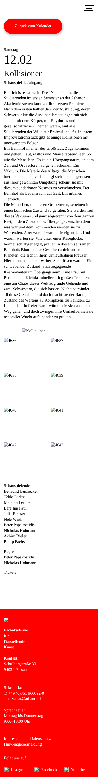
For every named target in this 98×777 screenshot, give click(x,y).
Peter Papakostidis (19, 525)
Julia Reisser (14, 514)
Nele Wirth (13, 519)
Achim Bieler (15, 536)
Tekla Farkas (14, 497)
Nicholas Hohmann (20, 530)
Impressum (13, 738)
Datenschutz (40, 738)
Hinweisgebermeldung (23, 744)
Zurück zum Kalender (33, 26)
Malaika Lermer (17, 502)
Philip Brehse (15, 542)
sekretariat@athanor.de (23, 699)
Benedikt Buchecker (21, 491)
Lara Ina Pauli (16, 508)
